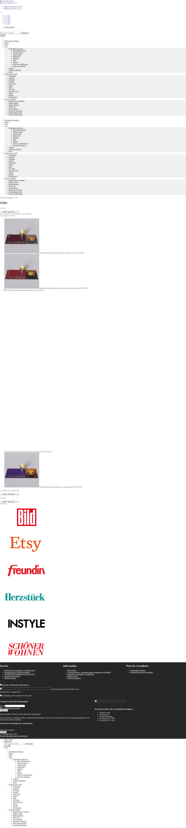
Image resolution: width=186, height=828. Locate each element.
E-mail (2, 706)
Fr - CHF (7, 18)
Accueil (2, 197)
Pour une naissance (19, 66)
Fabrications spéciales (11, 41)
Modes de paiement (74, 678)
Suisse (11, 93)
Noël (6, 45)
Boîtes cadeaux (14, 105)
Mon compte (71, 670)
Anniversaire (17, 54)
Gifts (6, 47)
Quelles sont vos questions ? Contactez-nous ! (19, 670)
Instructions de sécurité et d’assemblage (80, 674)
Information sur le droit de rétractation (17, 672)
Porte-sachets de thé (15, 113)
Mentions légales (10, 678)
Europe (11, 95)
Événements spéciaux (16, 49)
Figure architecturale (15, 115)
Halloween (16, 56)
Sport (10, 72)
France (6, 43)
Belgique (12, 80)
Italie (10, 87)
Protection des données (12, 676)
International (13, 97)
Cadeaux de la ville (10, 74)
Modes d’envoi (72, 676)
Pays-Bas (12, 89)
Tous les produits (10, 99)
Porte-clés (12, 107)
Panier (7, 746)
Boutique (10, 197)
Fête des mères (18, 53)
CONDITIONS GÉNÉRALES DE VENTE (19, 674)
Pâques (15, 62)
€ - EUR (7, 16)
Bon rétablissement (19, 51)
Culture (11, 68)
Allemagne (12, 76)
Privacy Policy (5, 736)
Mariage (16, 58)
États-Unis (12, 84)
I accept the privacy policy (11, 708)
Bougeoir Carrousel (15, 111)
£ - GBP (7, 22)
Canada (11, 82)
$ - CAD (7, 20)
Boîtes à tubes (13, 103)
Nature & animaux (15, 70)
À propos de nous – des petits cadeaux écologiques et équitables (89, 672)
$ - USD (7, 23)
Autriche (12, 78)
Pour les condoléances (20, 64)
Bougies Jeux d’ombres (17, 101)
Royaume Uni (13, 91)
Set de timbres (13, 109)
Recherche (24, 33)
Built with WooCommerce (19, 736)
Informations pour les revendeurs (142, 672)
